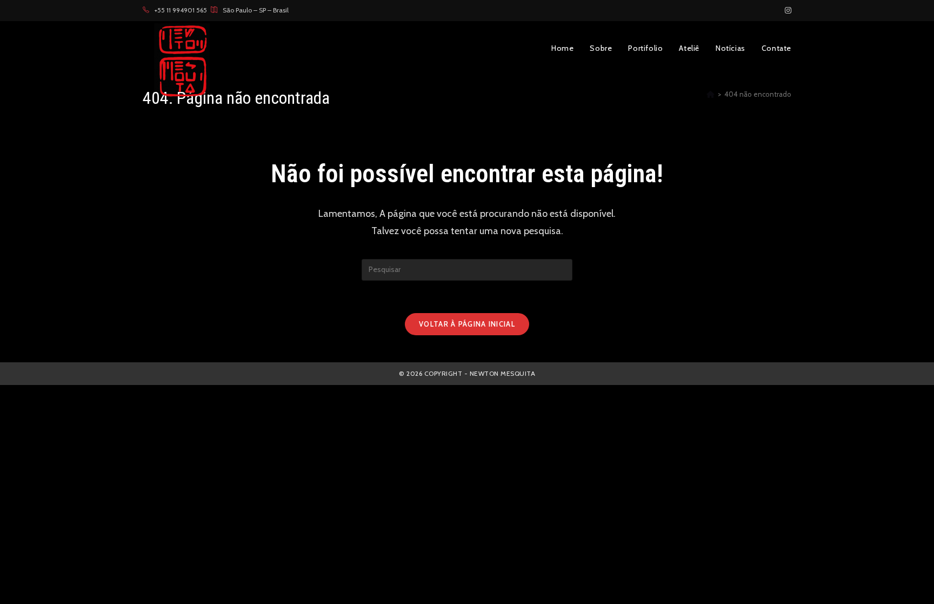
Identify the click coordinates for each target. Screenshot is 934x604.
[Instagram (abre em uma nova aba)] (786, 10)
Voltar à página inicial (467, 324)
